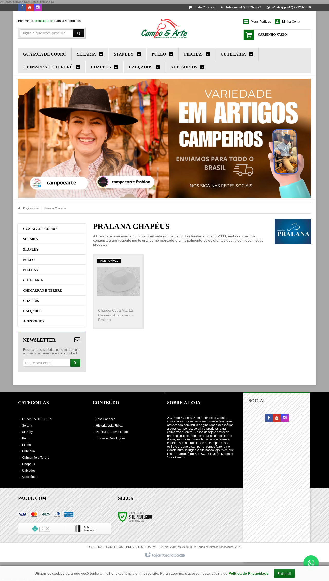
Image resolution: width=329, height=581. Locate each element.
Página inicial (31, 208)
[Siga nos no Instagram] (38, 8)
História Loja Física (109, 425)
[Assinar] (75, 363)
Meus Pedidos (261, 21)
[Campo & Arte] (164, 28)
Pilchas (27, 445)
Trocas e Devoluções (110, 438)
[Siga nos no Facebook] (22, 8)
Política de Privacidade (112, 432)
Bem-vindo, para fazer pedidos (49, 21)
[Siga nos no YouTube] (277, 418)
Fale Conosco (205, 7)
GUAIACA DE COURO (37, 419)
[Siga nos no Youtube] (30, 8)
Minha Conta (291, 21)
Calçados (28, 470)
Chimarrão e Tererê (35, 457)
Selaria (27, 425)
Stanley (27, 432)
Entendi (284, 573)
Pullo (25, 438)
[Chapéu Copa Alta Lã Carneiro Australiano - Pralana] (118, 291)
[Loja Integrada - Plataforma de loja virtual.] (165, 555)
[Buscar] (78, 33)
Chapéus (28, 464)
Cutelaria (28, 451)
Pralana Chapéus (55, 208)
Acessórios (29, 477)
